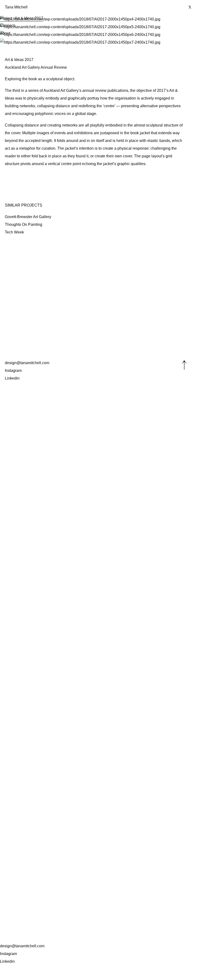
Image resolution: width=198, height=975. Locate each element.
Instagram (8, 954)
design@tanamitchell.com (22, 946)
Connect (7, 25)
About (5, 33)
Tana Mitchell (16, 7)
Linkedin (7, 961)
